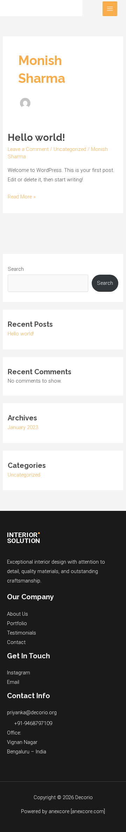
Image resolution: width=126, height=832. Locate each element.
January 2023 (23, 427)
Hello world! (36, 137)
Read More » (22, 196)
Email (13, 682)
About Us (17, 614)
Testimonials (21, 633)
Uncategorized (70, 149)
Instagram (18, 673)
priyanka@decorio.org (32, 712)
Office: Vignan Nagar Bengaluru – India (26, 742)
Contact (16, 642)
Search (16, 269)
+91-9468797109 (33, 723)
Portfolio (17, 623)
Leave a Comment (28, 149)
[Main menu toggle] (110, 8)
